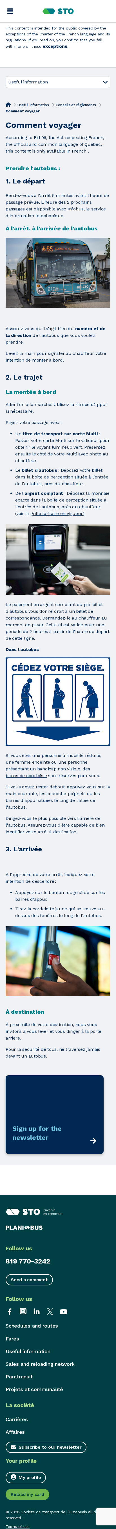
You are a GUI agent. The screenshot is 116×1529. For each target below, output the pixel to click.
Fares (12, 1339)
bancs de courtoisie (26, 775)
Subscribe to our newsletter (50, 1447)
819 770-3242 (28, 1261)
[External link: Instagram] (23, 1311)
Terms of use (18, 1526)
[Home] (8, 104)
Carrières (17, 1419)
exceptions (55, 46)
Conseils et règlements (76, 105)
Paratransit (19, 1377)
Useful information (33, 105)
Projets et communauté (34, 1389)
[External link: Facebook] (10, 1311)
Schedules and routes (32, 1326)
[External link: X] (50, 1311)
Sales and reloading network (40, 1364)
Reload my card (27, 1494)
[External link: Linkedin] (37, 1311)
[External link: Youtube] (64, 1311)
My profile (30, 1477)
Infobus (76, 209)
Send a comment (29, 1279)
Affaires (15, 1432)
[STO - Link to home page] (58, 11)
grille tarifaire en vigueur (56, 513)
